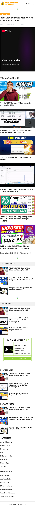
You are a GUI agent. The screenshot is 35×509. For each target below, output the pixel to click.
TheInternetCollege (19, 504)
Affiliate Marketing (6, 442)
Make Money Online (6, 456)
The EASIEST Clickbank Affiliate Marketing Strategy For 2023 (19, 374)
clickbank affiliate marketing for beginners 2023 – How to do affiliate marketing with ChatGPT (16, 219)
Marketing (3, 459)
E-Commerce (4, 449)
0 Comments (20, 24)
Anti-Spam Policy (5, 479)
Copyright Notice (5, 482)
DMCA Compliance (6, 486)
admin (2, 24)
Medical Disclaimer (6, 489)
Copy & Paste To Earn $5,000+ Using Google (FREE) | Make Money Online (21, 418)
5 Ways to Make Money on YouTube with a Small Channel (20, 428)
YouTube (3, 466)
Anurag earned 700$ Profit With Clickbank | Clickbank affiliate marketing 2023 (19, 319)
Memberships (5, 14)
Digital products (5, 445)
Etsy (1, 452)
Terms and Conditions (7, 496)
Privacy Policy (4, 475)
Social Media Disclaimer (7, 493)
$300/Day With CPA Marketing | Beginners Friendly (19, 394)
